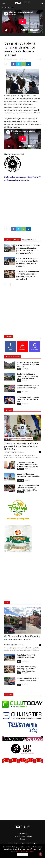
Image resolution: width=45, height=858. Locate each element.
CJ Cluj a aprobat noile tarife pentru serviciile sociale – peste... (22, 637)
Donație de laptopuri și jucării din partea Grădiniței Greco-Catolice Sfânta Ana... (21, 446)
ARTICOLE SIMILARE (13, 240)
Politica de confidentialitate (22, 836)
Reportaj (10, 8)
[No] (42, 851)
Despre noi (22, 833)
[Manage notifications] (40, 854)
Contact (22, 839)
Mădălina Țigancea (10, 644)
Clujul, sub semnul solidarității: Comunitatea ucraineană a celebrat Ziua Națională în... (28, 488)
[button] (42, 3)
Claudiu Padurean (12, 59)
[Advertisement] (22, 206)
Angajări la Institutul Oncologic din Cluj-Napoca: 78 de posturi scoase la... (28, 365)
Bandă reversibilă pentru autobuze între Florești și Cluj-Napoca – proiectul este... (27, 376)
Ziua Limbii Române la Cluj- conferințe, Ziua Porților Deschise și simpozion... (27, 669)
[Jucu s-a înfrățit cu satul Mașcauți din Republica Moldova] (9, 476)
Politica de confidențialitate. (25, 851)
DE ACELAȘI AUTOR (29, 240)
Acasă (4, 8)
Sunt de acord (22, 854)
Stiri (6, 251)
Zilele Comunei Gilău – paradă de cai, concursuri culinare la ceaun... (28, 399)
